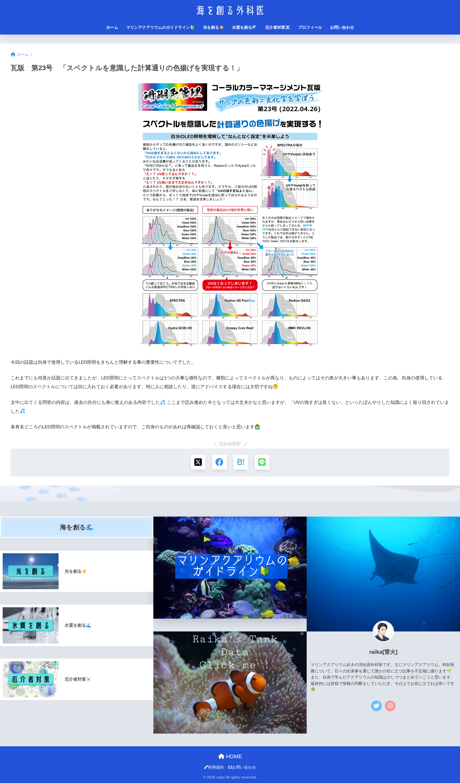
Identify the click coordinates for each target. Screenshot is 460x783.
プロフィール (310, 27)
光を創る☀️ (213, 27)
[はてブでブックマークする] (240, 462)
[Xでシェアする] (198, 462)
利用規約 (216, 767)
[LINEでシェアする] (262, 462)
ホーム (112, 27)
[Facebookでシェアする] (219, 462)
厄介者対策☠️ (277, 27)
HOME (233, 756)
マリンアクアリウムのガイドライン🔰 (160, 27)
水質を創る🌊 (244, 27)
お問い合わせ (342, 27)
